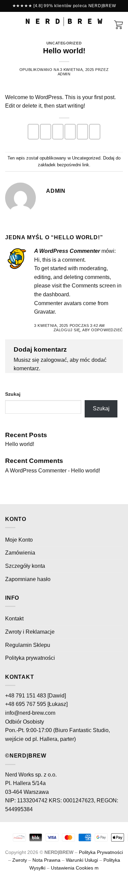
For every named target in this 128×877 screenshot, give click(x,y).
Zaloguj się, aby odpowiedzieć (88, 330)
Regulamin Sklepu (27, 645)
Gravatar (44, 312)
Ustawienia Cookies (72, 868)
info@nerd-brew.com (30, 713)
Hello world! (19, 444)
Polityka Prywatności (101, 852)
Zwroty (19, 860)
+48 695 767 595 (25, 704)
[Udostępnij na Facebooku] (45, 131)
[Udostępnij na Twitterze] (57, 131)
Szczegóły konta (25, 566)
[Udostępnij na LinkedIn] (94, 131)
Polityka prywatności (30, 658)
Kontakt (14, 618)
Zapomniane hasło (28, 579)
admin (64, 74)
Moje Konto (19, 540)
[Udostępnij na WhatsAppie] (33, 131)
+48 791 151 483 (25, 695)
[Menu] (9, 21)
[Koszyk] (118, 24)
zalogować (54, 360)
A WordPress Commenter (67, 251)
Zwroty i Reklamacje (30, 632)
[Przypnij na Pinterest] (82, 131)
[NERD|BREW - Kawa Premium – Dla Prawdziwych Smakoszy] (64, 21)
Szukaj (12, 394)
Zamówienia (20, 553)
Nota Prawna (46, 860)
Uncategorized (64, 43)
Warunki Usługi (82, 860)
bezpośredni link (73, 164)
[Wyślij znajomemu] (70, 131)
